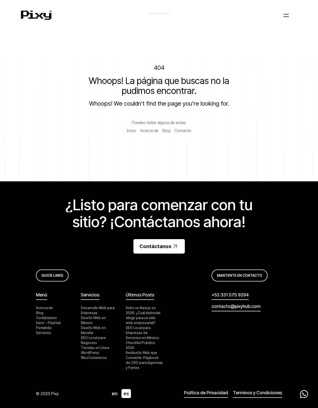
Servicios (43, 333)
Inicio (131, 130)
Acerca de (149, 130)
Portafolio (44, 328)
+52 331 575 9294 (230, 294)
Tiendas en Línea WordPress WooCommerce (95, 352)
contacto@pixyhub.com (236, 306)
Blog (166, 130)
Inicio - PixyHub (48, 323)
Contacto (182, 130)
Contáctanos (155, 246)
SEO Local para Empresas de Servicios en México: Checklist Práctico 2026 (142, 338)
